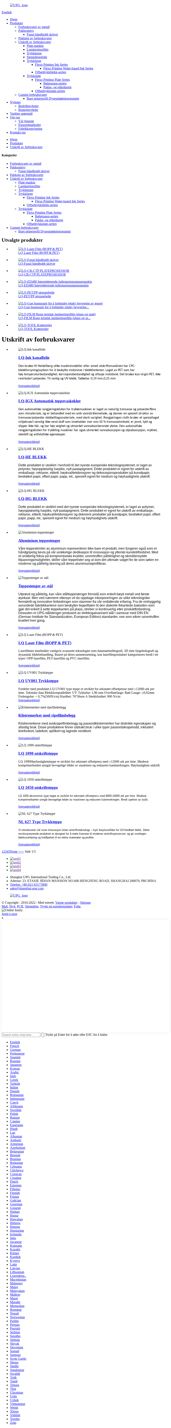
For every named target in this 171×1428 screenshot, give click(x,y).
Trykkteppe (34, 53)
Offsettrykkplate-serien (50, 91)
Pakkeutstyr (26, 30)
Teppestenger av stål (35, 586)
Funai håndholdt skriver (42, 34)
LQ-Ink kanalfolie (33, 357)
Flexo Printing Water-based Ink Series (68, 68)
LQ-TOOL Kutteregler (33, 329)
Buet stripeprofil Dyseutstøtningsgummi (53, 98)
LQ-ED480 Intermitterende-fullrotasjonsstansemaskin (53, 285)
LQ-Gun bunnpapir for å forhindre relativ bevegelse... (53, 307)
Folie (77, 906)
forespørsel (25, 386)
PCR (20, 906)
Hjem (13, 19)
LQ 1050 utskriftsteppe (38, 787)
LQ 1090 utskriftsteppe (38, 753)
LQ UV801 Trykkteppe (38, 681)
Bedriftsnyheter (28, 106)
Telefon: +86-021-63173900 (28, 884)
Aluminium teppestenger (39, 540)
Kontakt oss (18, 132)
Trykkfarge (34, 61)
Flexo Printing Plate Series (52, 79)
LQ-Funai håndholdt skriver (36, 263)
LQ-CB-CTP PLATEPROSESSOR (42, 274)
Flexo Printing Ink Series (51, 64)
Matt (5, 906)
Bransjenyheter (28, 110)
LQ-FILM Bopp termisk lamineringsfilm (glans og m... (54, 318)
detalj (36, 386)
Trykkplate (34, 76)
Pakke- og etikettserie (57, 87)
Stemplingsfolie (37, 57)
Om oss (15, 117)
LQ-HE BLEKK (32, 457)
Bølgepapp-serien (55, 83)
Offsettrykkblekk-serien (50, 72)
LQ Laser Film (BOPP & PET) (38, 252)
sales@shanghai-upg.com (27, 888)
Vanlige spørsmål (21, 113)
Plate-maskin (35, 46)
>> (22, 851)
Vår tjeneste (26, 121)
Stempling (31, 906)
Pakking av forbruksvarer (35, 38)
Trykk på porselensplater (56, 906)
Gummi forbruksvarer (32, 94)
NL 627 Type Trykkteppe (40, 822)
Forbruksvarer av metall (34, 27)
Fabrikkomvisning (30, 128)
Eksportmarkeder (29, 125)
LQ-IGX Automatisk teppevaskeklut (49, 401)
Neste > (15, 851)
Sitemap (85, 902)
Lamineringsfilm (37, 49)
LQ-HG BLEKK (32, 498)
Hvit (12, 906)
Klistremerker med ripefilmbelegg (46, 715)
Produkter (16, 23)
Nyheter (15, 102)
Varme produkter (66, 902)
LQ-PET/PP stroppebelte (34, 296)
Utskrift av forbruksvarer (34, 42)
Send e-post (9, 914)
